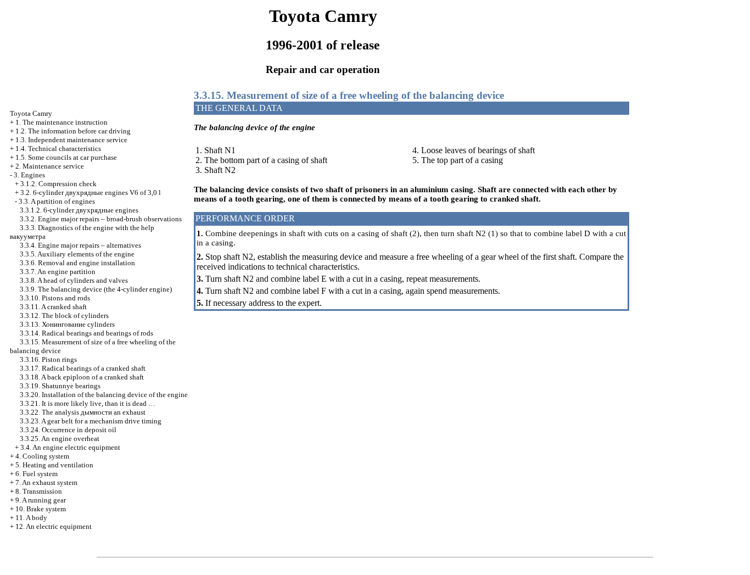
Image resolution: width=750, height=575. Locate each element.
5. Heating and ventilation (54, 465)
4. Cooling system (42, 456)
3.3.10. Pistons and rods (55, 298)
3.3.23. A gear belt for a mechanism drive (90, 421)
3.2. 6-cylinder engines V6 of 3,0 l (90, 192)
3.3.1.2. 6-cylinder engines (79, 210)
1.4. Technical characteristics (58, 148)
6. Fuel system (36, 474)
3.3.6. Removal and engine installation (77, 263)
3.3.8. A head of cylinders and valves (74, 280)
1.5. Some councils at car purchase (66, 157)
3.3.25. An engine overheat (59, 438)
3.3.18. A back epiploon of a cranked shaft (82, 377)
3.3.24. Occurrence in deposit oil (68, 430)
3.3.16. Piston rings (48, 359)
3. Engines (29, 175)
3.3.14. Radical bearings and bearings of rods (86, 333)
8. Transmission (38, 491)
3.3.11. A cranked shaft (53, 307)
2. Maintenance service (49, 166)
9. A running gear (40, 500)
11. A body (31, 517)
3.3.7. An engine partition (58, 271)
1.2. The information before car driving (73, 131)
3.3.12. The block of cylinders (64, 315)
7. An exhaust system (46, 482)
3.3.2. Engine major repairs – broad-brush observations (101, 219)
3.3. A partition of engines (57, 201)
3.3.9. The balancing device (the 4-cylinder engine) (96, 289)
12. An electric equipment (53, 526)
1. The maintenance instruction (61, 122)
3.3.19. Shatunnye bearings (60, 386)
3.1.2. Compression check (58, 184)
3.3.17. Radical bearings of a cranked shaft (82, 368)
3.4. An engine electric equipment (70, 447)
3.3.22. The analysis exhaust (82, 412)
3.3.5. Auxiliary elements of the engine (77, 254)
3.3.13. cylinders (67, 324)
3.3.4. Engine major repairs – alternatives (80, 245)
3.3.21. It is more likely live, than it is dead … (87, 403)
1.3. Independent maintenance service (71, 140)
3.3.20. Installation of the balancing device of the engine (104, 394)
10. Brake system (40, 509)
